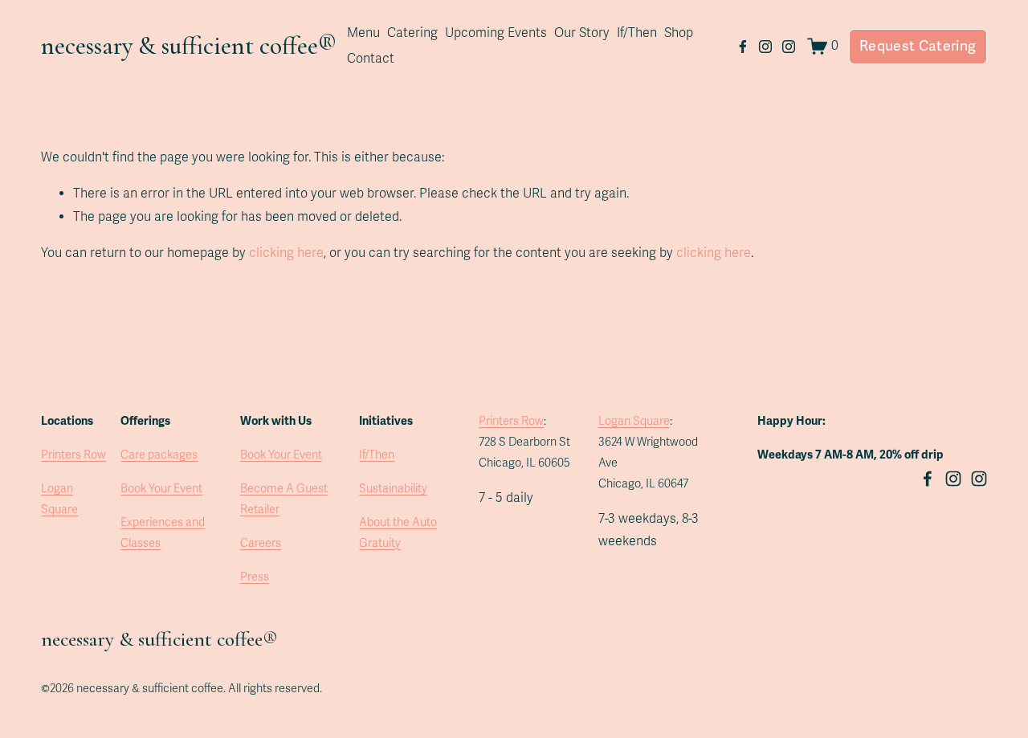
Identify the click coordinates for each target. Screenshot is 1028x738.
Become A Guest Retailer (284, 499)
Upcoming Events (496, 33)
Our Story (582, 33)
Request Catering (918, 46)
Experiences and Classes (162, 533)
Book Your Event (161, 488)
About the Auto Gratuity (398, 533)
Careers (260, 543)
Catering (412, 33)
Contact (370, 59)
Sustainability (393, 488)
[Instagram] (765, 47)
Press (254, 577)
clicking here (286, 253)
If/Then (637, 33)
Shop (678, 33)
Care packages (159, 455)
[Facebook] (743, 47)
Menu (363, 33)
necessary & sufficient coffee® (189, 46)
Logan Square (59, 499)
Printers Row (73, 455)
